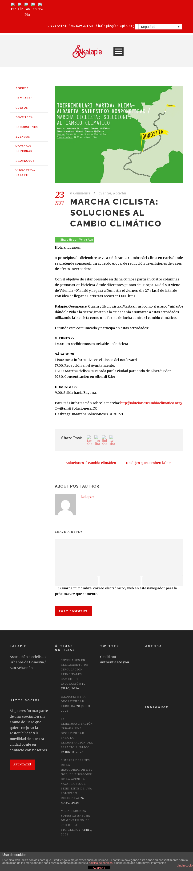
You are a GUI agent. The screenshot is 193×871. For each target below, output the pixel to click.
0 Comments (80, 193)
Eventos (105, 193)
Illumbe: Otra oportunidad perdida (73, 701)
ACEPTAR (99, 867)
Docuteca (24, 117)
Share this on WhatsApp (76, 239)
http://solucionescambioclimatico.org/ (151, 403)
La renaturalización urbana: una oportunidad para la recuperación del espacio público (77, 733)
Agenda (22, 88)
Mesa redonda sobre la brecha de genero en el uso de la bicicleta (75, 820)
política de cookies (101, 863)
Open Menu (118, 51)
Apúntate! (22, 764)
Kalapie (87, 496)
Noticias (119, 193)
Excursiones (27, 127)
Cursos (22, 107)
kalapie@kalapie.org (116, 26)
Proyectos (25, 160)
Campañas (24, 98)
